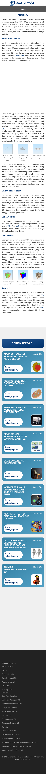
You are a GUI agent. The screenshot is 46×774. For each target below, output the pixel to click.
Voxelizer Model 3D (9, 711)
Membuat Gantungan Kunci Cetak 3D (16, 746)
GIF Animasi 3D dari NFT (11, 735)
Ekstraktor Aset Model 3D (12, 704)
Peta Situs (6, 686)
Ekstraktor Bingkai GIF (10, 723)
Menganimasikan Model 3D (12, 750)
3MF (17, 226)
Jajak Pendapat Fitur (10, 678)
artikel (42, 307)
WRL (9, 226)
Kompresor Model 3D (10, 708)
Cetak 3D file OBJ (9, 731)
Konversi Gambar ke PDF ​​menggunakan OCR (20, 742)
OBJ (3, 129)
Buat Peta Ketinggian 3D (11, 700)
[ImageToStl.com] (23, 3)
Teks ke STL (6, 715)
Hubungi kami (7, 690)
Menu (23, 9)
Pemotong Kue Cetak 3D (11, 739)
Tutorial (4, 670)
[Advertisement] (23, 86)
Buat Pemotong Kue (9, 696)
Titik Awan (20, 55)
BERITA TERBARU (23, 343)
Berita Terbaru (7, 666)
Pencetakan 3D (8, 674)
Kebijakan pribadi (8, 682)
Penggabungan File (9, 719)
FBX (42, 295)
